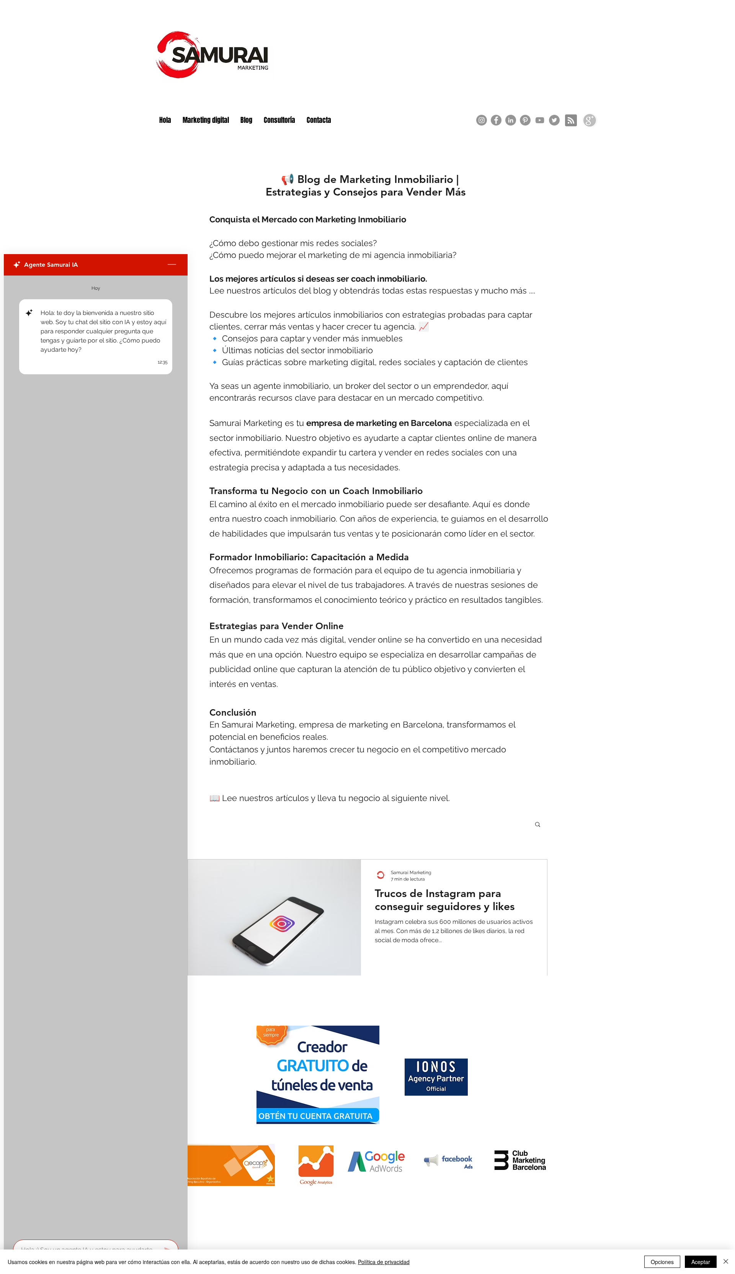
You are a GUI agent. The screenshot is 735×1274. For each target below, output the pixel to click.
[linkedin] (510, 120)
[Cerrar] (725, 1262)
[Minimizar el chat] (172, 265)
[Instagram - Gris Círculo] (481, 120)
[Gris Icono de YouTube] (539, 120)
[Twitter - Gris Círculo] (554, 120)
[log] (96, 755)
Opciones (662, 1262)
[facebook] (496, 120)
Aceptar (700, 1262)
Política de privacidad (384, 1262)
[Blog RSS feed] (571, 120)
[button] (537, 825)
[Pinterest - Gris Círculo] (525, 120)
